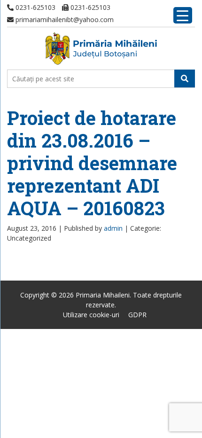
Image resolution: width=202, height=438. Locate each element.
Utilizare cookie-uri (91, 314)
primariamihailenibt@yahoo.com (64, 19)
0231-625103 (34, 7)
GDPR (137, 314)
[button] (184, 78)
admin (113, 228)
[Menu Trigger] (182, 15)
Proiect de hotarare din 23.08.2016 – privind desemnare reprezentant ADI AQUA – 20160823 (92, 162)
